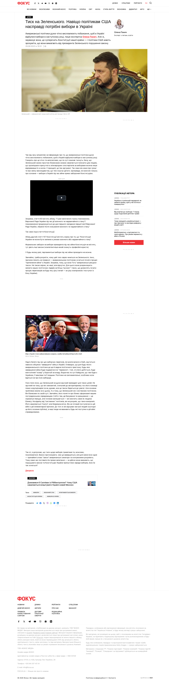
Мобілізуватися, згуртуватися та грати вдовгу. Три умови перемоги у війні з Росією (128, 234)
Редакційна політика (57, 613)
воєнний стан (49, 492)
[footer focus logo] (27, 599)
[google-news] (45, 621)
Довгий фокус (24, 608)
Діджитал (133, 9)
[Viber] (49, 3)
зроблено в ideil (146, 678)
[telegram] (29, 621)
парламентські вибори (67, 492)
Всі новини (31, 9)
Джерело (29, 470)
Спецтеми (126, 3)
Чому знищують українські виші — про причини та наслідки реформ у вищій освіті (127, 223)
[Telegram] (42, 3)
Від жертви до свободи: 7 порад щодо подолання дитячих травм (126, 213)
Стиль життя (108, 9)
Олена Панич (90, 36)
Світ (90, 9)
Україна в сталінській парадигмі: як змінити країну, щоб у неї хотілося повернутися (127, 202)
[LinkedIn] (56, 3)
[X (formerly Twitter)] (38, 3)
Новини (21, 605)
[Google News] (52, 3)
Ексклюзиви (44, 9)
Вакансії (72, 608)
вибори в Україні (53, 496)
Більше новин (129, 242)
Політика (72, 9)
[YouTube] (45, 3)
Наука (97, 9)
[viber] (40, 621)
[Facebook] (35, 3)
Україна (82, 9)
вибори (36, 492)
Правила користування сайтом (24, 614)
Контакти (112, 678)
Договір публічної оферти (39, 614)
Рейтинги (138, 3)
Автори (38, 608)
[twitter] (24, 621)
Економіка (121, 9)
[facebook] (19, 621)
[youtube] (35, 621)
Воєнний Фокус (59, 9)
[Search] (150, 3)
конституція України (35, 496)
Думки (115, 3)
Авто (142, 9)
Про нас (55, 608)
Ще (148, 9)
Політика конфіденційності (96, 678)
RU (146, 3)
